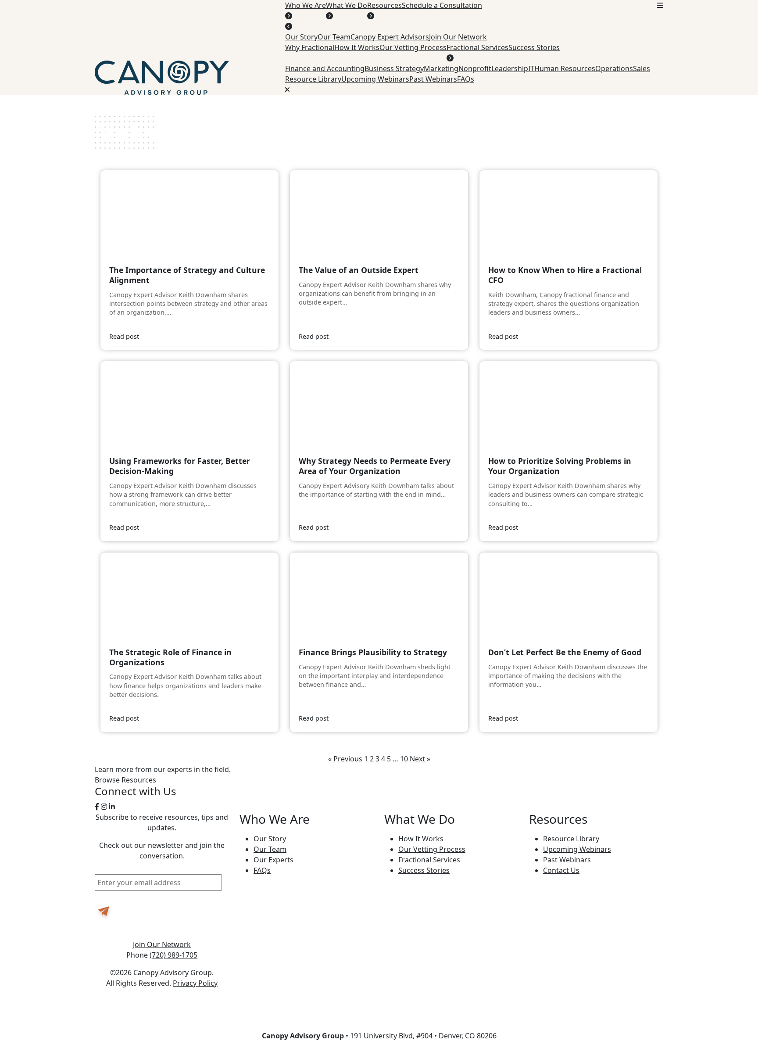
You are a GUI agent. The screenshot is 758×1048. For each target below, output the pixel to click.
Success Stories (534, 47)
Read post (124, 336)
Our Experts (273, 860)
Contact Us (561, 870)
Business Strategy (394, 68)
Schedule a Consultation (442, 5)
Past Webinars (433, 79)
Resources (384, 5)
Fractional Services (477, 47)
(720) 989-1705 (173, 955)
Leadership (509, 68)
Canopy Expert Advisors (389, 37)
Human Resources (564, 68)
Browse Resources (125, 780)
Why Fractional (309, 47)
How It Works (356, 47)
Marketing (441, 68)
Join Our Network (458, 37)
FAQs (465, 79)
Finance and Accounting (325, 68)
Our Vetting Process (413, 47)
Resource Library (313, 79)
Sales (641, 68)
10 (404, 759)
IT (531, 68)
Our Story (301, 37)
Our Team (334, 37)
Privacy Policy (195, 983)
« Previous (345, 759)
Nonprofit (474, 68)
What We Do (346, 5)
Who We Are (305, 5)
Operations (614, 68)
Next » (420, 759)
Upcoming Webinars (375, 79)
